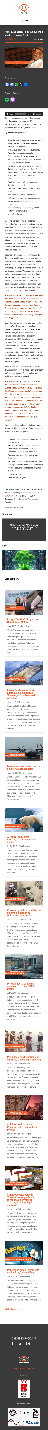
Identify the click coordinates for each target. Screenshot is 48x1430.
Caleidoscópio (23, 626)
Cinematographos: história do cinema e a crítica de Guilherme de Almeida (24, 913)
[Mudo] (34, 114)
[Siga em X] (20, 1343)
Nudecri (23, 1368)
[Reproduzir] (8, 114)
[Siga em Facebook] (12, 1343)
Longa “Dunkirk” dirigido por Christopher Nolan (23, 621)
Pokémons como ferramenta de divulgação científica (23, 1271)
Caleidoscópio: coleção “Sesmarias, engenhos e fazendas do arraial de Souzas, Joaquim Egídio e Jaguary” (21, 1200)
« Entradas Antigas (13, 1309)
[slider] (39, 114)
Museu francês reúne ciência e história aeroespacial (23, 767)
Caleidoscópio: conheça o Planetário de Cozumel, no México (22, 1127)
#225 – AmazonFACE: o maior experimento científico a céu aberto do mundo (24, 527)
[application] (24, 114)
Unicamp (31, 1368)
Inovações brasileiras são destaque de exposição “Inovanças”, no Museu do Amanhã (21, 694)
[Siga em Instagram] (27, 1343)
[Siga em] (35, 1343)
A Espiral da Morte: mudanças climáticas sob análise (21, 839)
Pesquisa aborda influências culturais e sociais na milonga (24, 1058)
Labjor (15, 1368)
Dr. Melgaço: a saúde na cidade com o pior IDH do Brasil (21, 986)
